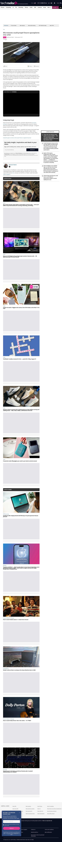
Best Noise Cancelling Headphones (54, 808)
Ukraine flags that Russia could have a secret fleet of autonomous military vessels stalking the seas (51, 177)
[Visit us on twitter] (40, 3)
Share (6, 66)
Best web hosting (31, 25)
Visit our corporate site (47, 820)
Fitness (26, 7)
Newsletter (37, 66)
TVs (16, 7)
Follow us (30, 66)
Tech (4, 29)
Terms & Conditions (10, 833)
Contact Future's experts (22, 829)
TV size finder (13, 25)
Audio (31, 7)
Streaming (20, 7)
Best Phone (40, 806)
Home (44, 7)
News (5, 37)
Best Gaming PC (29, 811)
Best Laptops (28, 806)
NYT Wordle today (42, 25)
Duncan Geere (11, 37)
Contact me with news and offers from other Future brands (11, 825)
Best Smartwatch (41, 813)
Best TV (39, 808)
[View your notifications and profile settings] (54, 3)
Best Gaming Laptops (30, 808)
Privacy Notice (6, 154)
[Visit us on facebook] (38, 3)
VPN (35, 7)
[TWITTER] (10, 166)
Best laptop (22, 25)
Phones (2, 7)
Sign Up (11, 828)
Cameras (40, 7)
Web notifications (48, 832)
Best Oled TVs (40, 811)
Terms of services (19, 153)
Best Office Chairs (50, 813)
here (13, 173)
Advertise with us (34, 832)
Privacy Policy (16, 832)
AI (13, 7)
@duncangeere (6, 174)
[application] (21, 103)
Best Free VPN (15, 808)
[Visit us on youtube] (42, 3)
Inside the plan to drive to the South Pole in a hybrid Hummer (17, 138)
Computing (8, 7)
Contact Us (33, 829)
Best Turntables (50, 806)
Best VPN (52, 25)
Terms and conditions (49, 829)
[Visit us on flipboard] (44, 3)
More (49, 7)
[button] (59, 3)
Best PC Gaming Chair (30, 813)
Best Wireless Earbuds (51, 811)
